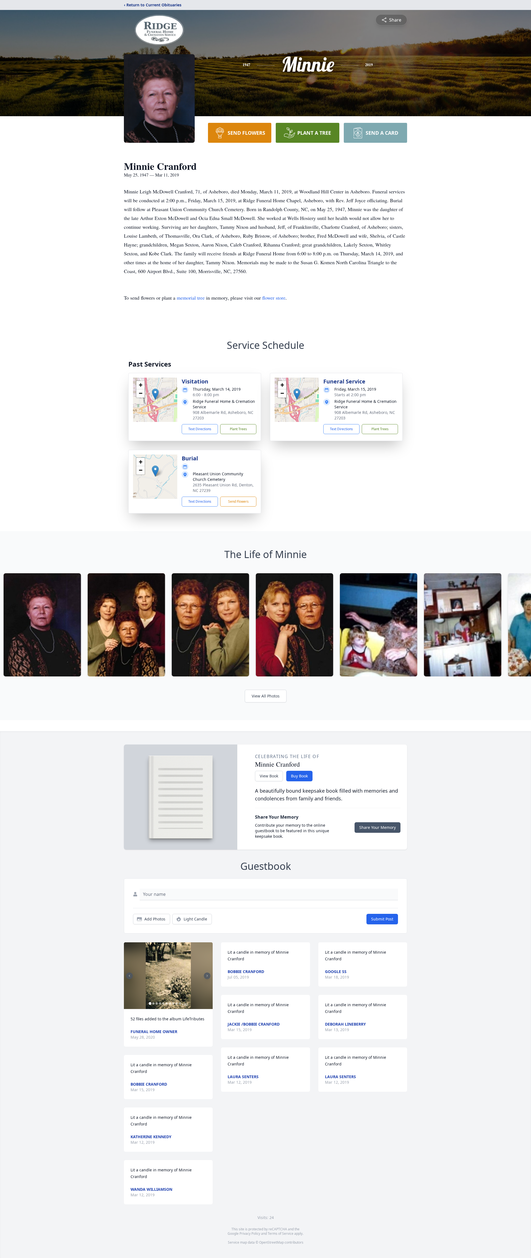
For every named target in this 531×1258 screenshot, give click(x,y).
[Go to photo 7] (170, 1003)
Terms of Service (280, 1233)
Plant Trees (238, 429)
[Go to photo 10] (180, 1003)
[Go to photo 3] (156, 1003)
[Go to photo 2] (153, 1003)
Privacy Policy (250, 1233)
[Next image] (207, 975)
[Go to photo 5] (163, 1003)
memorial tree (191, 297)
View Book (269, 776)
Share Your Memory (377, 827)
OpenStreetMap (271, 1242)
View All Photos (266, 696)
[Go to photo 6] (166, 1003)
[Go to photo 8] (173, 1003)
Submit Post (382, 919)
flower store (273, 297)
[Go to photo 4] (160, 1003)
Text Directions (199, 429)
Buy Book (299, 776)
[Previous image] (129, 975)
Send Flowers (238, 501)
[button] (155, 394)
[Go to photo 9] (176, 1003)
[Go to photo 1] (150, 1003)
